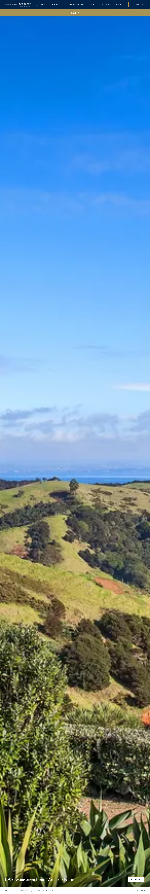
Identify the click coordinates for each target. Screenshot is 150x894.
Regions (106, 5)
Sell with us (137, 5)
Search (42, 5)
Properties (57, 5)
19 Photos (137, 879)
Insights (119, 5)
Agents (93, 5)
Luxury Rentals (76, 5)
